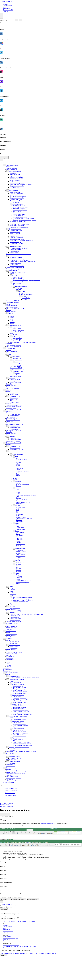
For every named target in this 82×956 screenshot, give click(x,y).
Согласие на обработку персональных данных (12, 953)
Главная (5, 4)
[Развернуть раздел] (4, 165)
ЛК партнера (6, 8)
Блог (4, 7)
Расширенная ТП (8, 10)
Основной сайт (7, 5)
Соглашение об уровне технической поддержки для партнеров (20, 946)
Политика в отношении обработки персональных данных (41, 953)
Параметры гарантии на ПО (11, 945)
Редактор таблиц (4, 804)
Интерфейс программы (6, 806)
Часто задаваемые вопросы (10, 938)
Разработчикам (7, 936)
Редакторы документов (6, 803)
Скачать (5, 11)
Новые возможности (8, 941)
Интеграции (6, 939)
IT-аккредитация (7, 948)
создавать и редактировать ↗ (49, 823)
